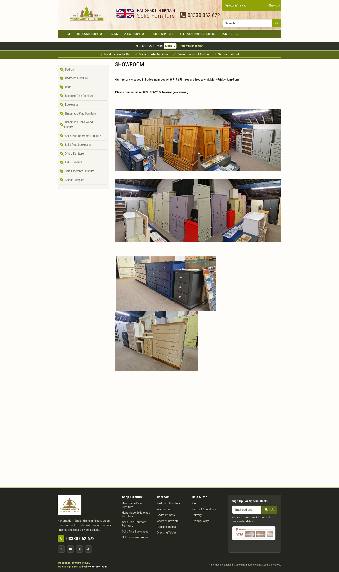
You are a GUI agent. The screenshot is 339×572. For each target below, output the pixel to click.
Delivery (197, 515)
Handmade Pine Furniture (80, 113)
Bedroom (70, 69)
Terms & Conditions (204, 509)
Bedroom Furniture (91, 33)
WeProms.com (98, 566)
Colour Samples (74, 180)
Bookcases (71, 105)
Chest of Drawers (168, 520)
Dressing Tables (167, 532)
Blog (194, 503)
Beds (114, 33)
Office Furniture (135, 33)
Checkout (274, 5)
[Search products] (276, 23)
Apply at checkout (191, 45)
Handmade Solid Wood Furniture (78, 124)
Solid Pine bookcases (78, 145)
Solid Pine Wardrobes (135, 537)
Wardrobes (163, 509)
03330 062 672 (204, 15)
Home (67, 33)
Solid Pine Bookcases (135, 531)
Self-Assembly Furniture (198, 33)
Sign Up (269, 509)
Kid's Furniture (163, 33)
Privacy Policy (200, 520)
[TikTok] (88, 549)
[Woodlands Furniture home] (86, 13)
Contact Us (229, 33)
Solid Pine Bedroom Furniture (83, 136)
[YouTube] (70, 549)
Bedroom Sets (166, 515)
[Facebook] (61, 549)
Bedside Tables (166, 526)
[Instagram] (79, 549)
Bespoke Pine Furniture (79, 96)
